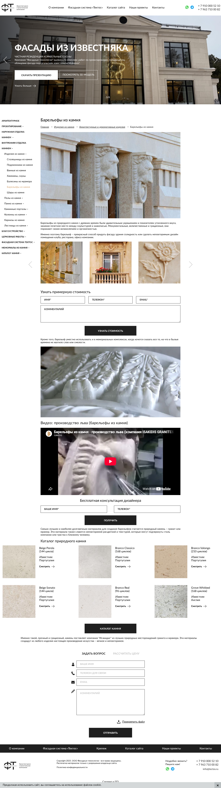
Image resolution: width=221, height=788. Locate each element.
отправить (110, 733)
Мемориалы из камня (14, 248)
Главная (45, 127)
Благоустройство (12, 231)
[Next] (215, 60)
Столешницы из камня (19, 159)
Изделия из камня (14, 154)
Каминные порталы (15, 209)
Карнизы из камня (14, 220)
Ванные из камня (16, 170)
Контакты (158, 7)
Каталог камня (10, 253)
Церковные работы (13, 237)
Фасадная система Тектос (17, 242)
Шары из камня (15, 192)
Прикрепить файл (133, 721)
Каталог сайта (116, 7)
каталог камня (110, 629)
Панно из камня (13, 203)
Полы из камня (12, 198)
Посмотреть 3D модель (78, 76)
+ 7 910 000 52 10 (209, 5)
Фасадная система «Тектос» (85, 7)
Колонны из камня (14, 214)
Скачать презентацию (36, 77)
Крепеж (102, 748)
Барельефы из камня (18, 187)
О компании (56, 7)
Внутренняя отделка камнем (14, 145)
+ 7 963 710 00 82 (209, 9)
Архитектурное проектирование (12, 123)
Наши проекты (138, 7)
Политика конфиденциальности (72, 767)
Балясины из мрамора (19, 181)
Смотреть (65, 566)
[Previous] (5, 60)
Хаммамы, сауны (16, 176)
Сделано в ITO (110, 782)
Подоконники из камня (20, 165)
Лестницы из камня (15, 226)
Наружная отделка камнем (13, 134)
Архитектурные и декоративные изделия (102, 127)
